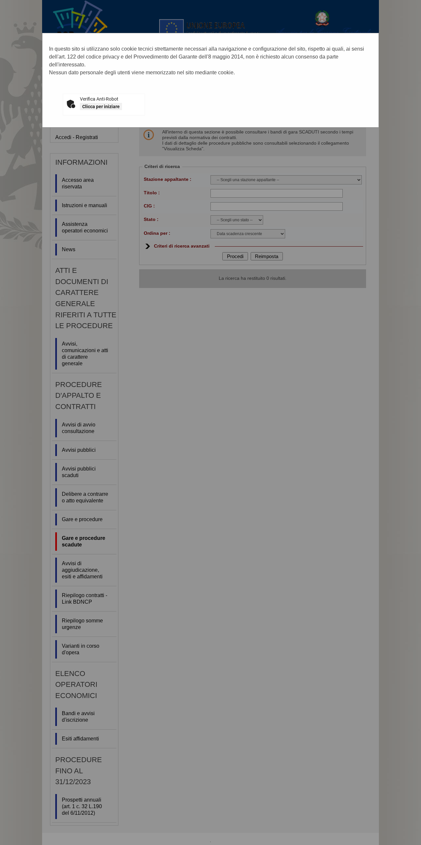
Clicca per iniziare (101, 106)
